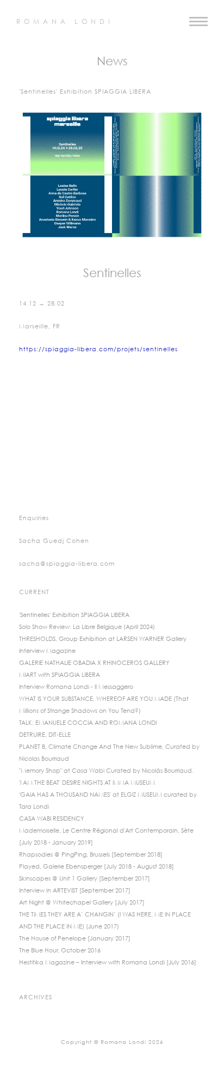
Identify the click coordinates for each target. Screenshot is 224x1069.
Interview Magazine (47, 651)
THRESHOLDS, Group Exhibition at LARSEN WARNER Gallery (102, 639)
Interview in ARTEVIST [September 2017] (74, 891)
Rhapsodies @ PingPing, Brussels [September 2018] (91, 855)
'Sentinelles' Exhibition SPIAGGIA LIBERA (74, 615)
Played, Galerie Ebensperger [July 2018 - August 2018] (96, 867)
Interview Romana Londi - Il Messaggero (76, 687)
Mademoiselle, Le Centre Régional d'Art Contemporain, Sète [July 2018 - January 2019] (106, 837)
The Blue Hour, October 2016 (60, 951)
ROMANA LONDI (65, 22)
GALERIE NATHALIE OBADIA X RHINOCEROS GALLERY (94, 663)
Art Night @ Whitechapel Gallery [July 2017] (82, 903)
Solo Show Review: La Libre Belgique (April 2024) (87, 627)
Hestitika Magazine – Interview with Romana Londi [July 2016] (107, 963)
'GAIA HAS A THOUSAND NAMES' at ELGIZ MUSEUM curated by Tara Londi (108, 801)
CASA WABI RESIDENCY (51, 819)
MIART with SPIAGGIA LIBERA (59, 675)
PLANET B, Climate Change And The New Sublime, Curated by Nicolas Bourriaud (109, 753)
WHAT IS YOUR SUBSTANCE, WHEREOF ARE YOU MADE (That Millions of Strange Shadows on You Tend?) (104, 705)
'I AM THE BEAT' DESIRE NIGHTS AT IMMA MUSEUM (87, 783)
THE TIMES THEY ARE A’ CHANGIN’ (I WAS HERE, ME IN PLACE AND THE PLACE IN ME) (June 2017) (105, 921)
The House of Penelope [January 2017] (74, 939)
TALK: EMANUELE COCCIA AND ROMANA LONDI (88, 723)
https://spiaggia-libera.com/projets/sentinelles (98, 349)
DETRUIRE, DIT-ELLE (45, 735)
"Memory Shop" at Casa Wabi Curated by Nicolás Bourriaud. (106, 771)
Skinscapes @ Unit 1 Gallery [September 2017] (84, 879)
